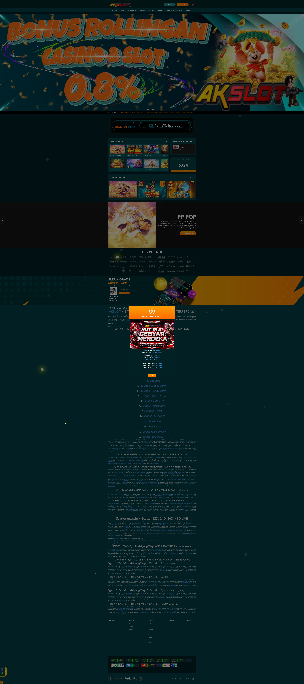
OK (152, 375)
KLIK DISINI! (156, 351)
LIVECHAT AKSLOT (152, 360)
